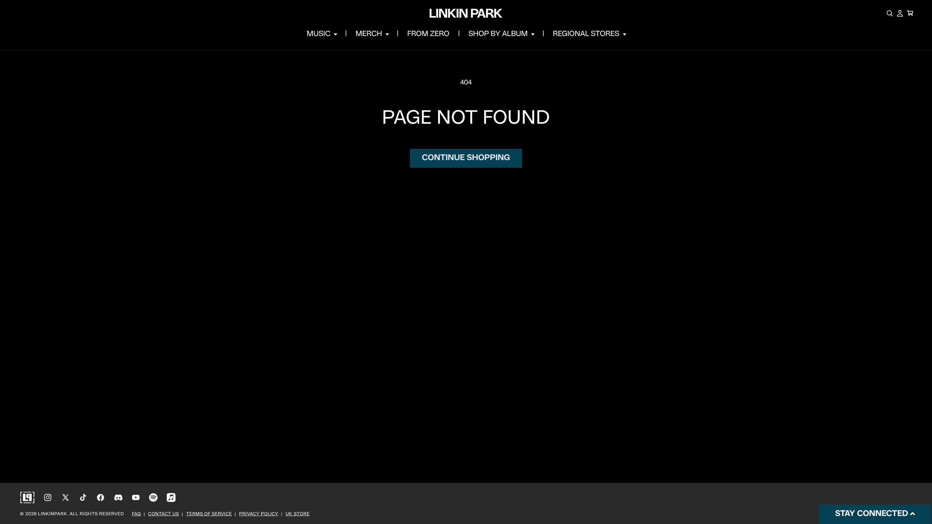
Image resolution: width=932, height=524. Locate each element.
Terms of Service (209, 514)
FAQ (136, 514)
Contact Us (163, 514)
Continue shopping (466, 158)
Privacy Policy (259, 514)
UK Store (297, 514)
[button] (321, 34)
